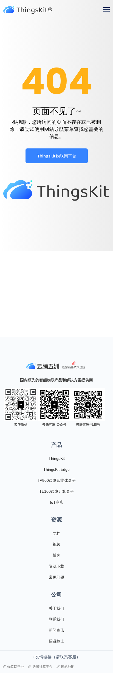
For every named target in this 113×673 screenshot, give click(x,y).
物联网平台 (15, 666)
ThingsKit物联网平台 (56, 156)
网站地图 (67, 666)
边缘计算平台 (42, 666)
